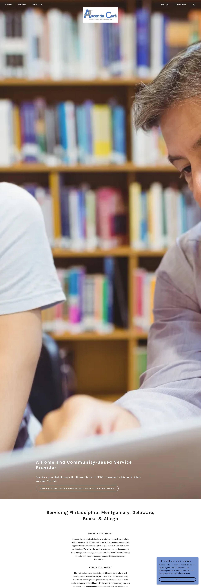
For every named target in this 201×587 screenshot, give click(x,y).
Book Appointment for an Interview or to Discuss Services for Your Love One (77, 488)
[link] (100, 4)
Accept (178, 579)
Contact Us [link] (37, 5)
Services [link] (22, 5)
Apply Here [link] (180, 5)
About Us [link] (165, 5)
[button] (194, 5)
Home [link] (9, 5)
